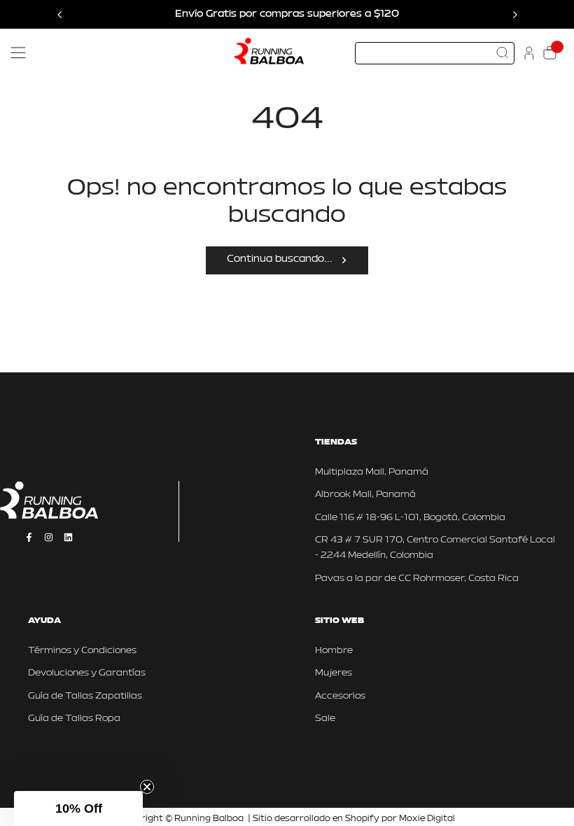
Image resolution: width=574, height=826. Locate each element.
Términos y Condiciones (82, 650)
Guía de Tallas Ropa (74, 718)
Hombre (334, 650)
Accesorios (340, 696)
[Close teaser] (147, 787)
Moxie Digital (427, 819)
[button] (78, 808)
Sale (325, 718)
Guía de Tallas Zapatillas (85, 696)
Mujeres (333, 673)
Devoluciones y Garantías (87, 673)
